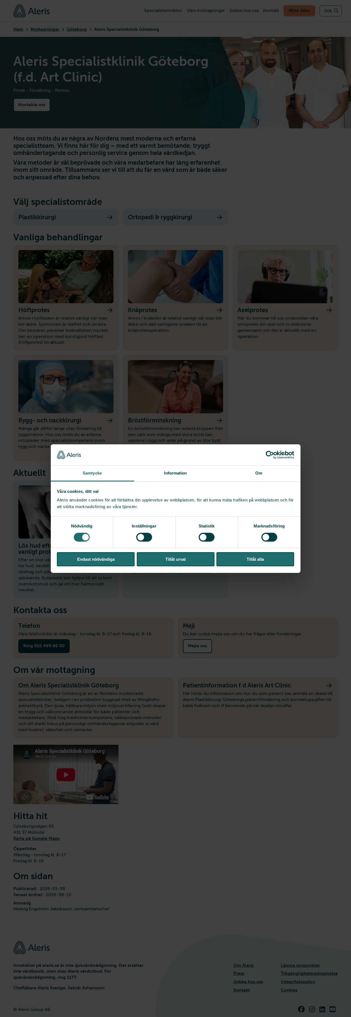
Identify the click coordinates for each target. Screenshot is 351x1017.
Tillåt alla (255, 559)
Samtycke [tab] (92, 473)
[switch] (144, 537)
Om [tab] (258, 473)
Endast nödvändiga (96, 559)
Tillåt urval (175, 559)
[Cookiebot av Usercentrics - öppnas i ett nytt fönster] (270, 455)
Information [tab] (175, 473)
